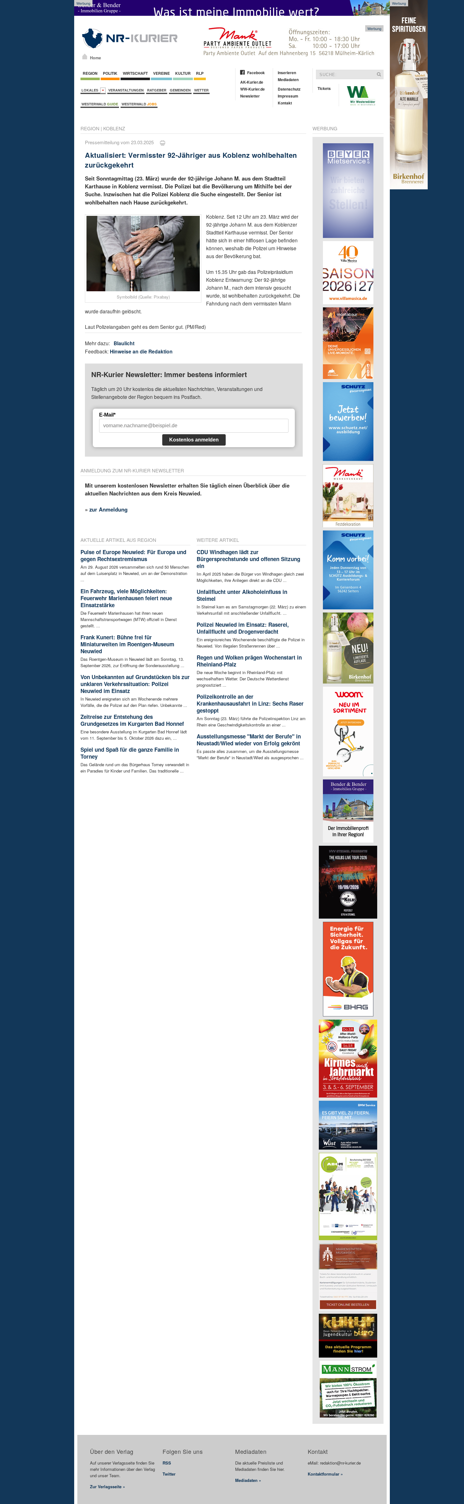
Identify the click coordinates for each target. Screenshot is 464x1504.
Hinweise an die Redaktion (141, 351)
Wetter (201, 90)
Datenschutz (289, 89)
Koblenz (114, 128)
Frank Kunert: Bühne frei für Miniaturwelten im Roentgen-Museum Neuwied (127, 644)
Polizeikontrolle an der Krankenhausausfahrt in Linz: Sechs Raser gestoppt (250, 703)
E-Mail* (107, 414)
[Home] (84, 56)
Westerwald (99, 104)
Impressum (288, 96)
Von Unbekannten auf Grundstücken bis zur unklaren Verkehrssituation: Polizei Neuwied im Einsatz (135, 684)
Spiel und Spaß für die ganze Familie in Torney (129, 753)
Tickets (324, 88)
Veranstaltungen (126, 90)
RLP (200, 73)
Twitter (169, 1474)
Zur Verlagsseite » (107, 1486)
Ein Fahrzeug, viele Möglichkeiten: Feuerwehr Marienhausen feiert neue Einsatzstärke (126, 598)
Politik (110, 73)
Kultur (183, 73)
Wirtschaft (135, 73)
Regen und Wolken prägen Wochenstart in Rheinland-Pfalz (249, 661)
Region (90, 73)
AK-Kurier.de (251, 82)
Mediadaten (288, 79)
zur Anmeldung (108, 509)
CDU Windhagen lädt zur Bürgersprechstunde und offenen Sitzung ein (248, 559)
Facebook (256, 72)
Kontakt (285, 103)
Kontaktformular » (325, 1474)
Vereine (161, 73)
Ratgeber (156, 90)
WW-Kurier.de (252, 89)
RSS (167, 1463)
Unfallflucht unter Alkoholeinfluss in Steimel (242, 595)
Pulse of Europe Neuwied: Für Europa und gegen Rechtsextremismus (133, 555)
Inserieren (287, 72)
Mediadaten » (248, 1480)
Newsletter (250, 96)
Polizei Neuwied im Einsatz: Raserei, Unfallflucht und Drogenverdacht (243, 628)
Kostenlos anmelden (194, 439)
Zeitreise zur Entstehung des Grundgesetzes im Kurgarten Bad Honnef (132, 720)
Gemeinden (180, 90)
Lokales (90, 90)
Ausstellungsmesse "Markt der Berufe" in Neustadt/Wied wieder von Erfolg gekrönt (249, 739)
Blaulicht (124, 343)
